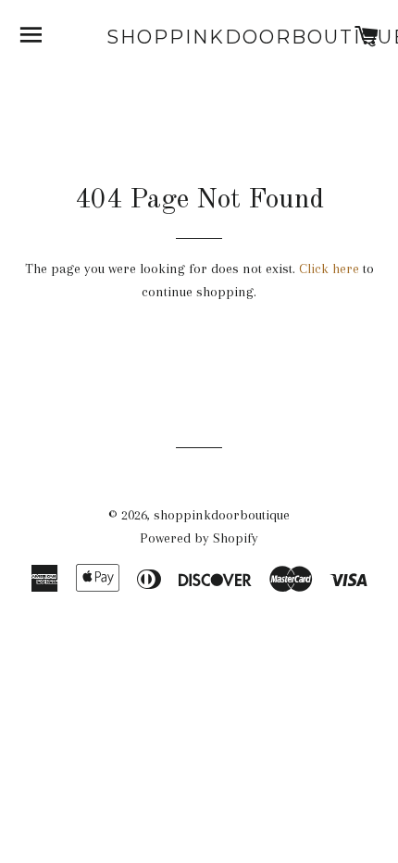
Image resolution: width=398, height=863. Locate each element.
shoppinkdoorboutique (199, 37)
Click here (329, 268)
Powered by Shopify (199, 538)
